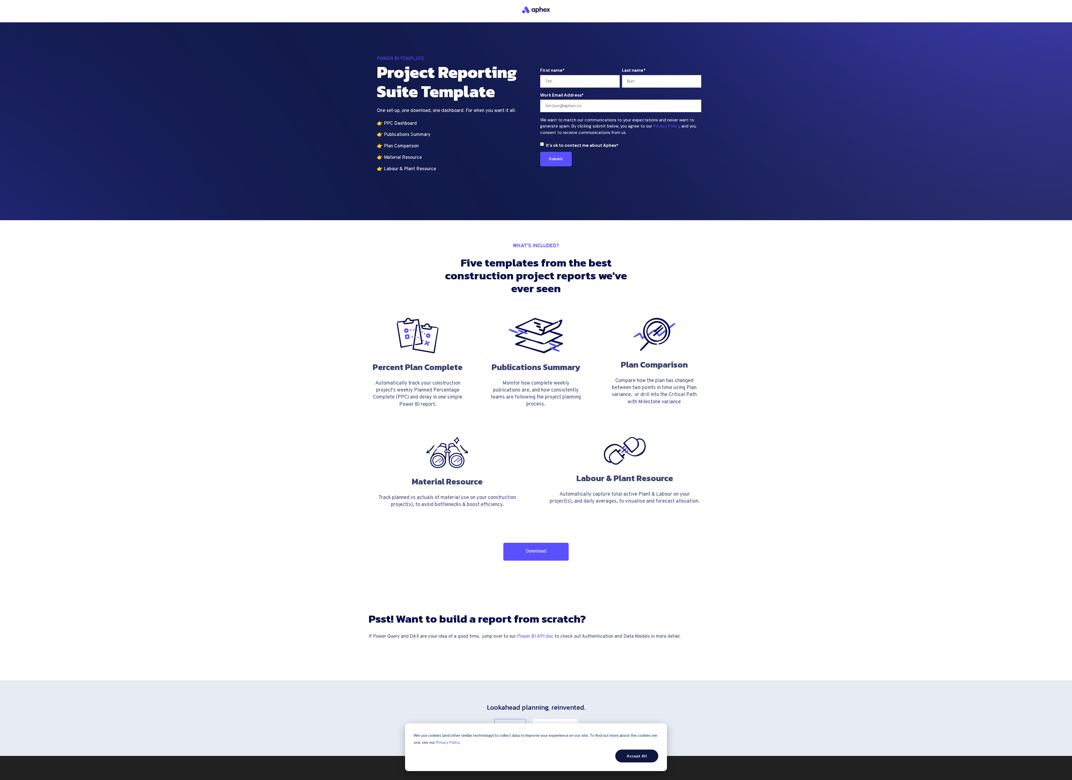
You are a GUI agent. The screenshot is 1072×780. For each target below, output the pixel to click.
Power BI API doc (535, 636)
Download (536, 551)
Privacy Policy (447, 742)
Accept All (637, 755)
